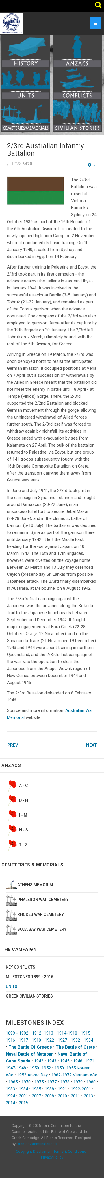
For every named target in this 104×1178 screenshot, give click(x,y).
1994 (10, 1096)
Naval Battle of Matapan (30, 1054)
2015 (23, 1103)
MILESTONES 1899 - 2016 (29, 976)
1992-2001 (81, 1089)
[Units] (25, 83)
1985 (36, 1089)
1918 (36, 1040)
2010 (62, 1096)
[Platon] (11, 23)
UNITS (11, 986)
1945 (64, 1061)
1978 (65, 1082)
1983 (10, 1089)
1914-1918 (67, 1033)
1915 (85, 1033)
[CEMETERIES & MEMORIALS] (25, 115)
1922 (49, 1040)
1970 (26, 1082)
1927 (62, 1040)
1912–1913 (42, 1033)
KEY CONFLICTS (20, 967)
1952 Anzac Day (32, 1075)
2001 (23, 1096)
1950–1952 (40, 1068)
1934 (88, 1040)
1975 (39, 1082)
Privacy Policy (52, 1157)
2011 (75, 1096)
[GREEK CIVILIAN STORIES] (77, 115)
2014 (10, 1103)
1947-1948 (16, 1068)
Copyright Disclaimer (33, 1151)
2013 (88, 1096)
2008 (49, 1096)
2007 (36, 1096)
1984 (23, 1089)
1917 (23, 1040)
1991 (62, 1089)
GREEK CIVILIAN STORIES (29, 996)
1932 (75, 1040)
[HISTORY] (25, 50)
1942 (38, 1061)
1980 (91, 1082)
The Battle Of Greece (30, 1047)
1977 (52, 1082)
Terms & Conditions (69, 1151)
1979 (78, 1082)
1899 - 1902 (17, 1033)
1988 (49, 1089)
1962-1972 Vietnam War (74, 1075)
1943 (51, 1061)
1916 (10, 1040)
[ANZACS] (77, 50)
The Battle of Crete (75, 1047)
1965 (13, 1082)
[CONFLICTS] (77, 83)
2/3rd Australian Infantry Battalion (45, 149)
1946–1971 (83, 1061)
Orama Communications (36, 1144)
